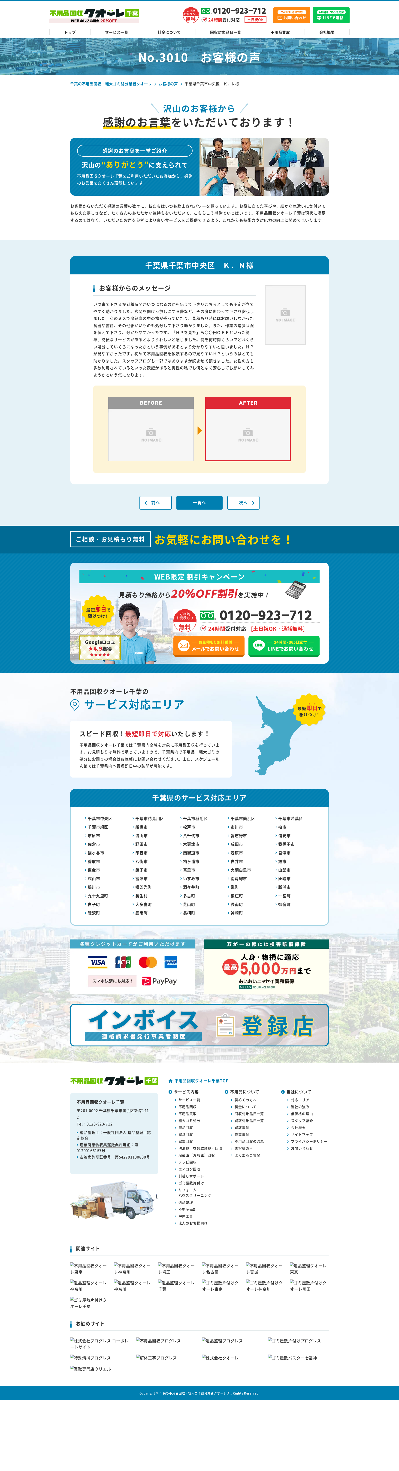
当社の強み (300, 1106)
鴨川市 (94, 887)
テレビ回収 (187, 1162)
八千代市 (191, 835)
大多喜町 (143, 904)
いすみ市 (191, 878)
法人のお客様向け (193, 1223)
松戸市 (189, 827)
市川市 (237, 827)
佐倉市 (94, 844)
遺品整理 (185, 1202)
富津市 (141, 878)
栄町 (235, 887)
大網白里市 (241, 870)
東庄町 (237, 896)
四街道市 (191, 853)
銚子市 (141, 870)
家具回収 (185, 1134)
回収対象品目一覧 (225, 32)
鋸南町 (141, 913)
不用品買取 (280, 32)
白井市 (237, 861)
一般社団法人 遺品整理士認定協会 (114, 1135)
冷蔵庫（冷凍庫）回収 (196, 1155)
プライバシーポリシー (309, 1141)
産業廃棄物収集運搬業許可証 (105, 1144)
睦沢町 (94, 913)
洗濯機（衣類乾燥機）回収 (200, 1148)
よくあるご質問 (247, 1155)
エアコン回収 (189, 1169)
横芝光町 (143, 887)
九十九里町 (98, 896)
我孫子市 (286, 844)
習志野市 (239, 835)
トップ (70, 32)
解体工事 (185, 1216)
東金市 (94, 870)
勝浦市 (284, 887)
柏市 (282, 827)
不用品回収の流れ (249, 1141)
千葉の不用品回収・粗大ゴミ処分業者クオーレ (193, 1393)
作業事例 (242, 1134)
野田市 (141, 844)
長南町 (237, 904)
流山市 (141, 835)
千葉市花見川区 (149, 818)
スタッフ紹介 (302, 1120)
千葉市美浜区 (243, 818)
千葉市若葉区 (290, 818)
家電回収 (185, 1141)
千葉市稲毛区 (195, 818)
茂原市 (237, 853)
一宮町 (284, 896)
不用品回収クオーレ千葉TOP (202, 1080)
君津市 (284, 853)
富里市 (189, 870)
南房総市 (239, 878)
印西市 (141, 853)
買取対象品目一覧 (249, 1120)
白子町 (94, 904)
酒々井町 (191, 887)
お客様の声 (244, 1148)
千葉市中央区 (100, 818)
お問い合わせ (302, 1148)
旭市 (282, 861)
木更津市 (191, 844)
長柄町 (189, 913)
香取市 (94, 861)
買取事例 (242, 1127)
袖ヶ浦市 (191, 861)
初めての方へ (246, 1099)
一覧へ (199, 502)
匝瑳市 (284, 878)
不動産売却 (187, 1209)
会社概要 (327, 32)
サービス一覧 (116, 32)
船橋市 (141, 827)
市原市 (94, 835)
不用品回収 (187, 1106)
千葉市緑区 (98, 827)
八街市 (141, 861)
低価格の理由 (302, 1113)
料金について (169, 32)
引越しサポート (191, 1175)
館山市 (94, 878)
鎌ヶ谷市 (96, 853)
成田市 (237, 844)
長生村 (141, 896)
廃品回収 (185, 1127)
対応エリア (300, 1099)
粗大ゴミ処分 (189, 1120)
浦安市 (284, 835)
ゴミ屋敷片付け (191, 1182)
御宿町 (284, 904)
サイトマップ (302, 1134)
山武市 (284, 870)
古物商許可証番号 (95, 1157)
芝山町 (189, 904)
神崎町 (237, 913)
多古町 (189, 896)
